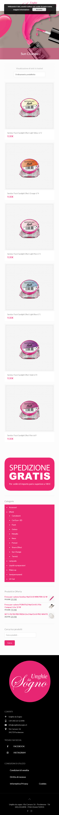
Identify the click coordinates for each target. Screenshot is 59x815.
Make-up (12, 570)
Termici (15, 556)
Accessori (13, 507)
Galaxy (14, 529)
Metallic (15, 534)
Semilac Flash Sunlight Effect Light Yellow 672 (24, 133)
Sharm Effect (17, 547)
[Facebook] (27, 811)
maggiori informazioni (21, 9)
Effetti (11, 512)
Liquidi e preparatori (17, 565)
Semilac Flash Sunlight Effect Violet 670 (22, 375)
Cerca (9, 643)
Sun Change (16, 552)
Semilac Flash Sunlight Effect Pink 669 (21, 435)
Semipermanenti (15, 574)
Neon (14, 538)
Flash (14, 525)
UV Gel (12, 579)
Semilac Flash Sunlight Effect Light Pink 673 (24, 254)
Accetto (39, 9)
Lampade (12, 561)
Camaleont (16, 516)
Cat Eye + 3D (17, 520)
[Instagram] (31, 811)
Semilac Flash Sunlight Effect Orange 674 (23, 193)
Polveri (14, 543)
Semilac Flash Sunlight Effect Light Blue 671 (24, 314)
